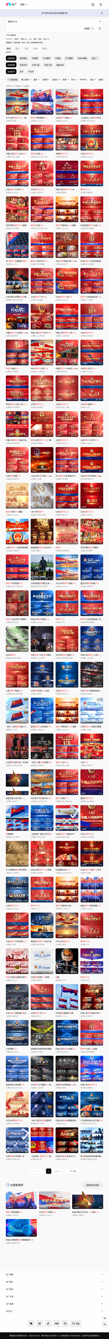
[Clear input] (100, 21)
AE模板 (35, 58)
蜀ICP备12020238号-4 (50, 1335)
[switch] (88, 28)
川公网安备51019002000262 (70, 1335)
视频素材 (23, 58)
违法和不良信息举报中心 (91, 1335)
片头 (30, 39)
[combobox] (24, 4)
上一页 (36, 1171)
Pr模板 (58, 58)
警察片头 (24, 39)
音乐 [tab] (26, 48)
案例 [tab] (45, 48)
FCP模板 (69, 58)
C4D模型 (46, 58)
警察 (39, 39)
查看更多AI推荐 (92, 1185)
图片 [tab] (17, 48)
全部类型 (11, 58)
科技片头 (46, 39)
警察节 (16, 39)
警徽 (35, 39)
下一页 (73, 1171)
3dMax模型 (82, 58)
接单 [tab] (35, 48)
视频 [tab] (8, 48)
